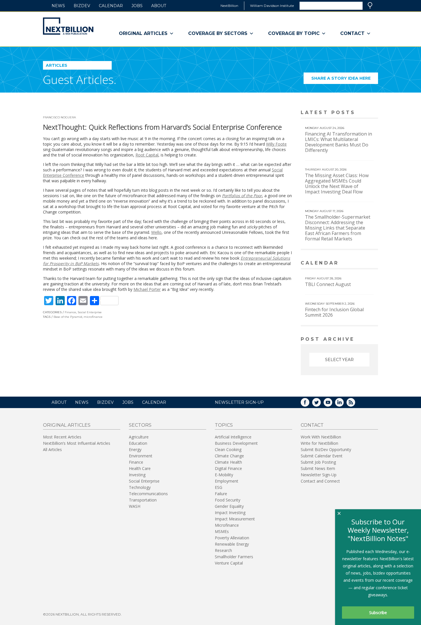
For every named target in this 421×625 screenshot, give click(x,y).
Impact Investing (230, 512)
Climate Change (229, 456)
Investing (137, 474)
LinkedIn (343, 404)
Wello (156, 232)
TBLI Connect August (328, 284)
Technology (140, 487)
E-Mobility (224, 474)
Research (223, 550)
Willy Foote (276, 144)
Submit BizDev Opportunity (326, 449)
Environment (140, 456)
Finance (70, 312)
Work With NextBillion (321, 437)
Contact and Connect (320, 481)
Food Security (227, 500)
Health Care (140, 468)
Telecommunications (148, 493)
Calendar (111, 5)
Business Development (236, 443)
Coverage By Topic (294, 33)
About (158, 5)
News (58, 5)
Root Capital (146, 155)
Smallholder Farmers (234, 556)
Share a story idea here (344, 80)
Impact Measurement (235, 519)
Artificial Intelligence (233, 437)
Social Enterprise (90, 312)
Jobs (137, 5)
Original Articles (143, 33)
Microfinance (227, 525)
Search (370, 5)
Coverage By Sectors (217, 33)
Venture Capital (229, 563)
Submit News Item (318, 468)
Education (138, 443)
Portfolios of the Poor (242, 195)
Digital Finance (228, 468)
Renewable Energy (232, 544)
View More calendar (359, 263)
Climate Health (228, 462)
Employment (226, 481)
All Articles (52, 449)
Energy (135, 449)
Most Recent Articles (62, 437)
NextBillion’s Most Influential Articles (76, 443)
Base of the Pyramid (68, 317)
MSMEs (222, 531)
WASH (134, 506)
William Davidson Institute (272, 5)
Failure (221, 493)
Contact (352, 33)
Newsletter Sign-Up (319, 474)
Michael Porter (147, 289)
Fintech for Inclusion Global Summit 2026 (334, 312)
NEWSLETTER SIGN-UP (239, 402)
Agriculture (139, 437)
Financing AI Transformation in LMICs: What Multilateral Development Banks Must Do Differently (338, 142)
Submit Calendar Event (322, 456)
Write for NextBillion (319, 443)
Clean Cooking (228, 449)
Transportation (143, 500)
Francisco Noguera (59, 117)
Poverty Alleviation (232, 537)
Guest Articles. (79, 79)
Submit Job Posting (318, 462)
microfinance (93, 317)
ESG (218, 487)
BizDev (82, 5)
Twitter (320, 404)
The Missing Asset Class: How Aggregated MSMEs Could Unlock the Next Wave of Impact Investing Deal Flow (337, 183)
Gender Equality (229, 506)
